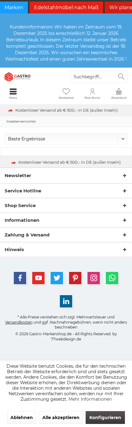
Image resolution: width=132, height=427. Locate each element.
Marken (14, 7)
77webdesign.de (66, 339)
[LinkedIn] (66, 301)
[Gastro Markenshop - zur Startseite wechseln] (33, 77)
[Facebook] (20, 278)
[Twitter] (57, 278)
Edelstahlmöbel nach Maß (66, 7)
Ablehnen (21, 417)
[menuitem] (119, 93)
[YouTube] (38, 278)
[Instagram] (93, 278)
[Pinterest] (75, 278)
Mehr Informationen (90, 399)
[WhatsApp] (112, 278)
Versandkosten (19, 322)
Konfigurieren (105, 417)
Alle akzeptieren (61, 417)
